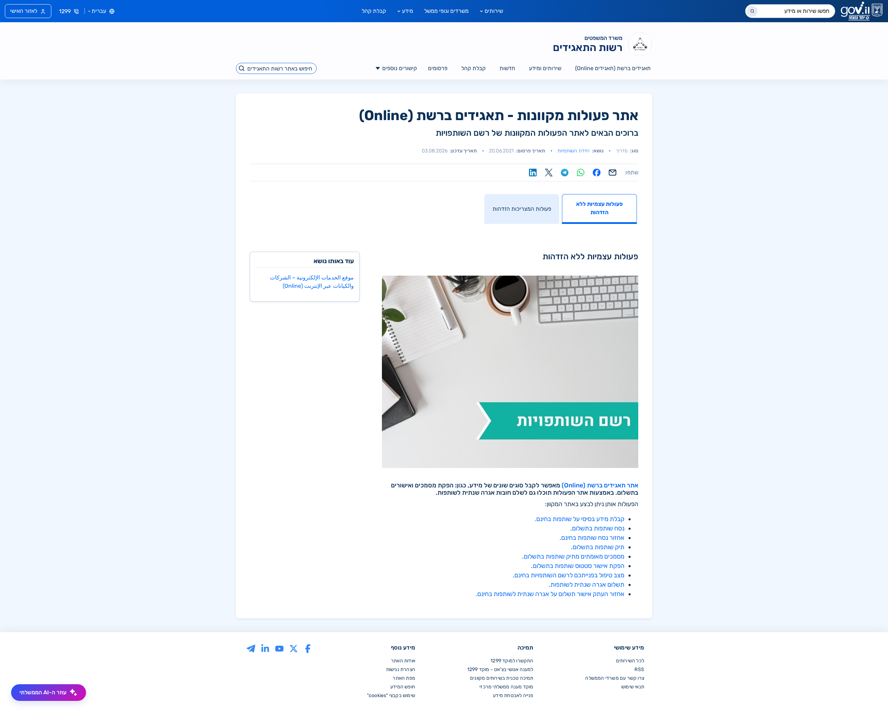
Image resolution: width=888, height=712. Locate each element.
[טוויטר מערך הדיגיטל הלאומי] (293, 648)
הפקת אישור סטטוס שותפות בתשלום (578, 566)
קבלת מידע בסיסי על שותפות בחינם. (579, 519)
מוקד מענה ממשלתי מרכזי (506, 687)
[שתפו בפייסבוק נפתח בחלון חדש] (596, 172)
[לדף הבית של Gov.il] (861, 11)
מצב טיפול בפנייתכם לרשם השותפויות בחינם (569, 575)
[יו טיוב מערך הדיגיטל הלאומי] (279, 648)
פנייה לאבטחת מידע (513, 695)
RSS (639, 669)
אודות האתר (403, 661)
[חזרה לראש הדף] (868, 692)
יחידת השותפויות (573, 151)
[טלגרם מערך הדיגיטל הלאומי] (251, 648)
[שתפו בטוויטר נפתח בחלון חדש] (549, 172)
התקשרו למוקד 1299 (511, 661)
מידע (407, 11)
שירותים (494, 11)
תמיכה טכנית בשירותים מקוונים (501, 678)
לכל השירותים (630, 661)
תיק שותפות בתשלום (598, 547)
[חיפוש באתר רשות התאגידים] (242, 68)
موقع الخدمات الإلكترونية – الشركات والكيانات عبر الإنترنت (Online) (312, 281)
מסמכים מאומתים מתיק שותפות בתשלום (574, 556)
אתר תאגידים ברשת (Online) (600, 485)
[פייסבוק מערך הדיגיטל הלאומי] (308, 648)
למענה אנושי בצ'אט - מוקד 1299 (500, 669)
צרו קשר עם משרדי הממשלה (614, 678)
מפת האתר (404, 678)
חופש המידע (402, 687)
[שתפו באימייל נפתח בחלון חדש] (612, 172)
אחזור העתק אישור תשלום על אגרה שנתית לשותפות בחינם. (550, 594)
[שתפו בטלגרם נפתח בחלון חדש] (565, 172)
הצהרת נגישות (400, 669)
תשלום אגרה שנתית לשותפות (587, 584)
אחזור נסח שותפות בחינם (592, 538)
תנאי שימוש (632, 687)
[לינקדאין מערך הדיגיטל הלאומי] (265, 648)
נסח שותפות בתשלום (598, 528)
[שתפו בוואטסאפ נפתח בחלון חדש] (580, 172)
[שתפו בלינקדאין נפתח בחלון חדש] (533, 172)
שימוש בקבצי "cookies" (391, 695)
